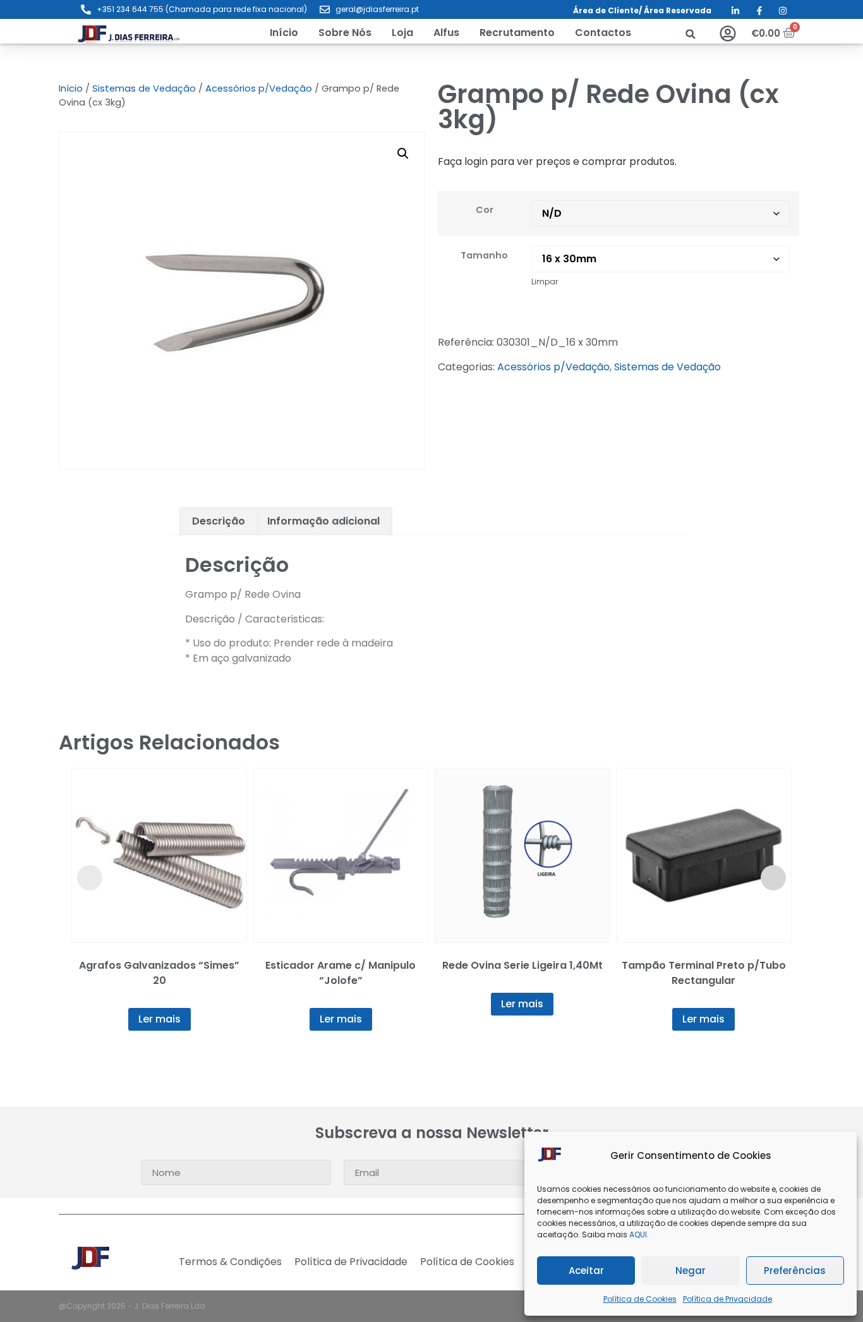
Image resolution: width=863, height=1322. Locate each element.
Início (71, 88)
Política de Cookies (640, 1299)
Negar (690, 1270)
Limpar (544, 281)
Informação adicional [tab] (323, 521)
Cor (484, 209)
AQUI (638, 1234)
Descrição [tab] (218, 521)
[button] (402, 33)
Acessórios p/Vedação (258, 88)
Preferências (795, 1270)
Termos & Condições (230, 1262)
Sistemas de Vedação (144, 88)
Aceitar (586, 1270)
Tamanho (484, 255)
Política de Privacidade (727, 1299)
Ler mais (159, 1019)
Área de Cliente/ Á (611, 10)
